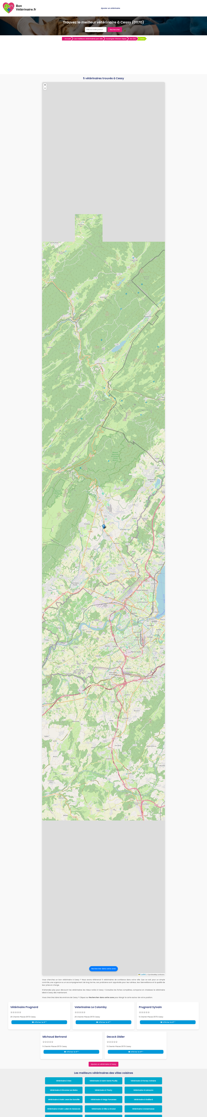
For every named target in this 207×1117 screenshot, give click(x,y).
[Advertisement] (103, 57)
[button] (103, 526)
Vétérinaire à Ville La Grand (103, 1109)
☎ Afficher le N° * (39, 1022)
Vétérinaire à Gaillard (143, 1099)
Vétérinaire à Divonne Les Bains (64, 1090)
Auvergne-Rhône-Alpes (116, 38)
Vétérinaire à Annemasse (143, 1109)
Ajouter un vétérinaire (110, 8)
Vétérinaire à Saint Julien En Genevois (63, 1109)
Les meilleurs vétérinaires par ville (88, 38)
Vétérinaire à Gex (63, 1081)
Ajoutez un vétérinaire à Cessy (103, 1064)
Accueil (68, 38)
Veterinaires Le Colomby (91, 1007)
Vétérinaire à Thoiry (103, 1090)
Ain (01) (133, 38)
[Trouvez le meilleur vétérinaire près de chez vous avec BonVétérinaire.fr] (20, 13)
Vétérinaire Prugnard (24, 1007)
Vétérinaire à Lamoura (143, 1090)
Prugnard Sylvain (150, 1007)
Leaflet (143, 974)
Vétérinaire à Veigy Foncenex (103, 1099)
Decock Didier (116, 1037)
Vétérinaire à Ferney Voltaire (143, 1081)
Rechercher (115, 29)
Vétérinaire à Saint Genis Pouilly (104, 1081)
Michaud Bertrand (54, 1037)
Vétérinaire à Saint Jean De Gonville (64, 1099)
